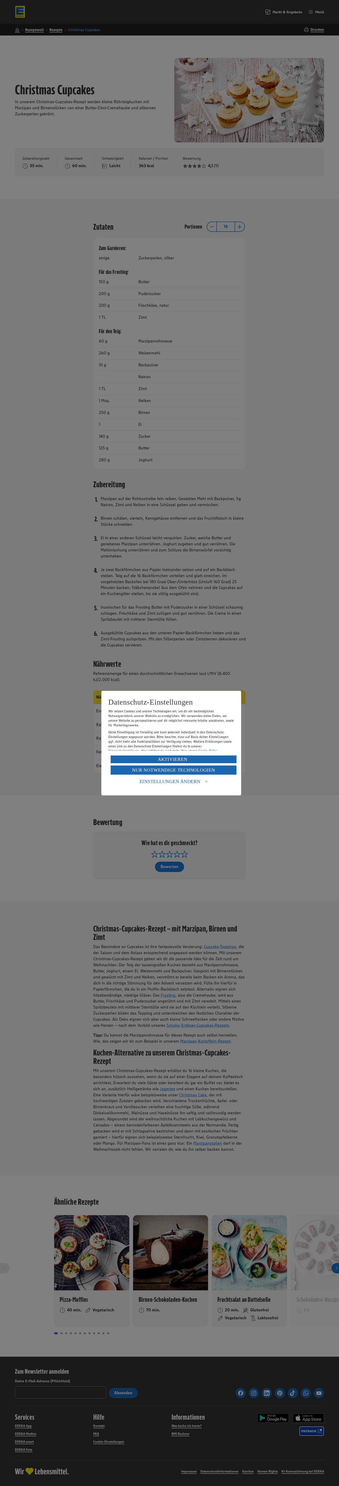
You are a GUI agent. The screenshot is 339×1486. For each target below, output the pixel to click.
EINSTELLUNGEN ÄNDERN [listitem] (170, 781)
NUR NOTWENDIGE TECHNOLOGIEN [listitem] (173, 770)
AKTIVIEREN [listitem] (172, 759)
